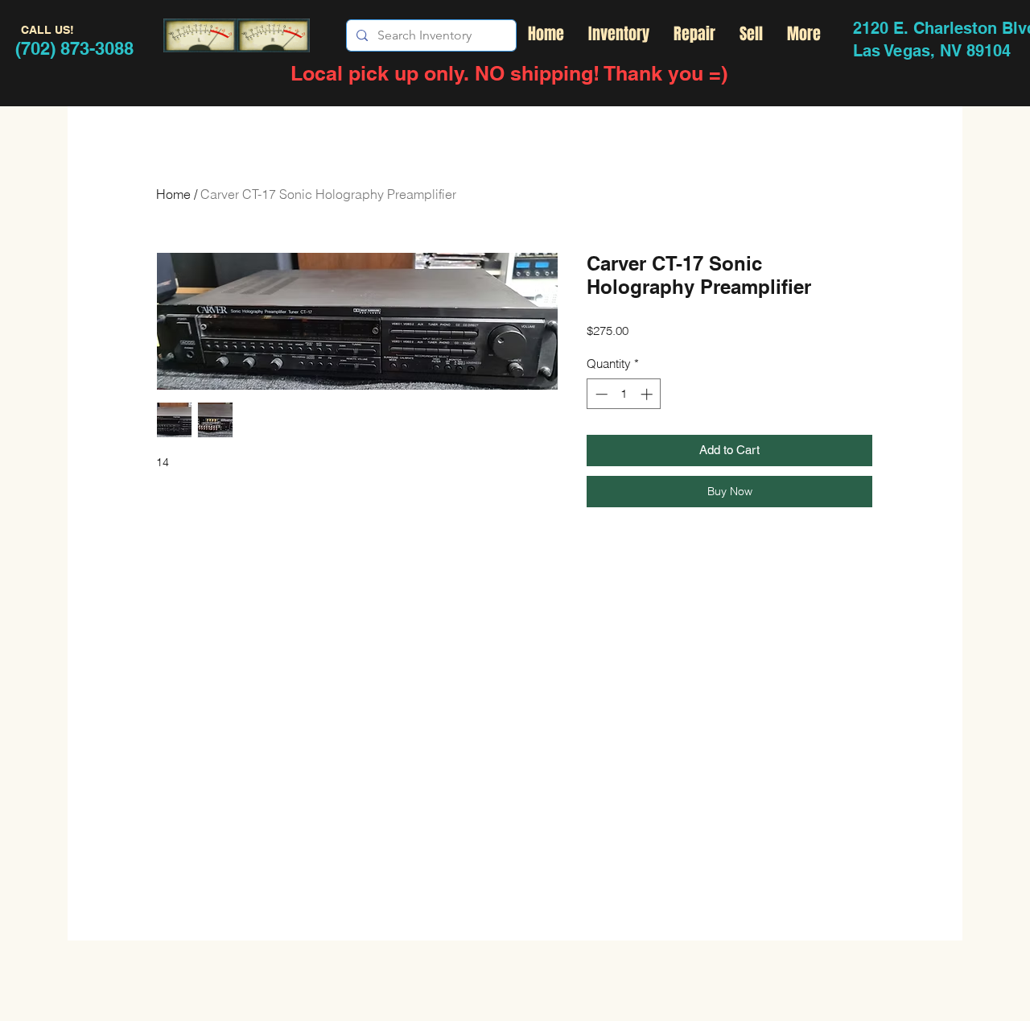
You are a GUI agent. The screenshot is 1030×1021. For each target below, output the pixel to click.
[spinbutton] (624, 394)
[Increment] (648, 394)
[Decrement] (600, 394)
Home (173, 194)
